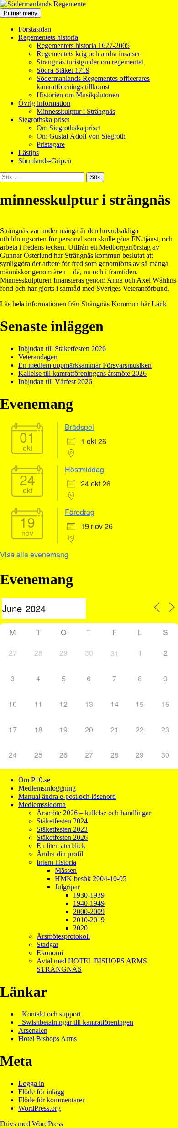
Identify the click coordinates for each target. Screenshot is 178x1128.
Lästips (28, 152)
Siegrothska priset (43, 119)
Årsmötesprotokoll (63, 936)
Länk (159, 304)
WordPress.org (39, 1108)
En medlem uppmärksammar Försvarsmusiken (85, 365)
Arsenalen (32, 1030)
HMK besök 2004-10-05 (90, 878)
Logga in (31, 1083)
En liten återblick (61, 846)
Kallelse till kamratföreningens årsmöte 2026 (82, 373)
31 (114, 653)
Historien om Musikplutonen (78, 95)
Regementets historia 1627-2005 (83, 45)
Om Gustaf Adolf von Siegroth (81, 136)
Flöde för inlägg (41, 1092)
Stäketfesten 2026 (62, 837)
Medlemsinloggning (47, 788)
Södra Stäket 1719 (63, 70)
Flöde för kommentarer (51, 1100)
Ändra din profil (60, 854)
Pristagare (51, 144)
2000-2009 (89, 911)
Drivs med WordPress (31, 1124)
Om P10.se (34, 780)
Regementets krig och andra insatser (88, 54)
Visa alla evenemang (34, 554)
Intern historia (56, 862)
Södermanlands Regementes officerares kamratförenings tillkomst (93, 83)
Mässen (66, 870)
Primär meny (20, 13)
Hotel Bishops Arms (47, 1038)
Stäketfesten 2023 (62, 829)
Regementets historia (48, 37)
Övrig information (44, 103)
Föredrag (79, 512)
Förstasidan (34, 29)
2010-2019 (89, 920)
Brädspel (79, 427)
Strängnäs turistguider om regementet (90, 62)
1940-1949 (89, 903)
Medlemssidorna (42, 804)
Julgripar (67, 887)
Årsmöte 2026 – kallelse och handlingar (94, 813)
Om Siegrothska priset (68, 128)
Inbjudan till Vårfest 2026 (55, 381)
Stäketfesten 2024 (62, 821)
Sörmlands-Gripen (44, 161)
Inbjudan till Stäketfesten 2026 (62, 349)
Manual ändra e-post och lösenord (67, 796)
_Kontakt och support (49, 1014)
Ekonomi (50, 953)
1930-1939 (89, 895)
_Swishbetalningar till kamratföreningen (75, 1022)
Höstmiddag (84, 469)
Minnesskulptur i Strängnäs (76, 111)
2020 (80, 928)
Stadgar (47, 944)
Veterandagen (38, 357)
